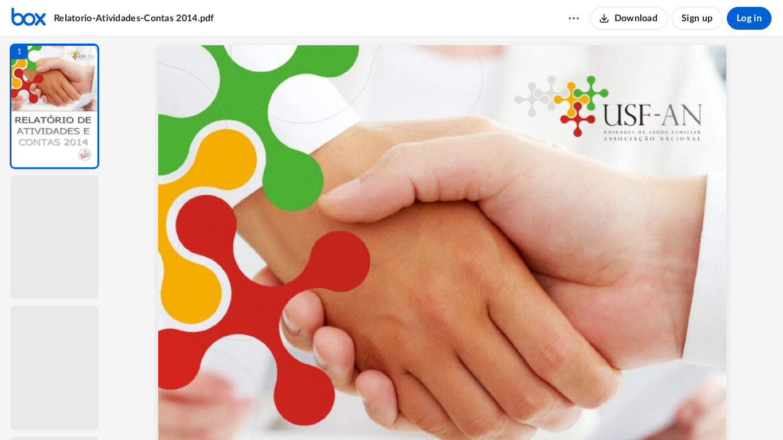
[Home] (28, 18)
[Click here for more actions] (573, 18)
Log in (749, 18)
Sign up (697, 18)
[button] (54, 106)
